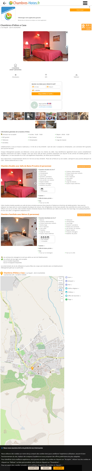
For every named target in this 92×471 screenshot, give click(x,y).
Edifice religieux (73, 288)
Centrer (60, 286)
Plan (60, 278)
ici (62, 465)
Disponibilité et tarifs (84, 166)
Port (69, 285)
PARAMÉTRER (33, 468)
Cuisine (41, 195)
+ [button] (61, 294)
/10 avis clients (88, 27)
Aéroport (70, 281)
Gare (69, 277)
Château (70, 292)
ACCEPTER (58, 468)
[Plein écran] (61, 300)
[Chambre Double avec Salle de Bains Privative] (19, 197)
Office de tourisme (73, 296)
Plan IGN (60, 280)
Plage (69, 299)
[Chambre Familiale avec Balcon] (19, 245)
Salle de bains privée (45, 198)
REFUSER (46, 468)
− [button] (61, 296)
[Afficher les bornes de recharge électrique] (60, 290)
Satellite (60, 282)
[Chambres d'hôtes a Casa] (45, 61)
